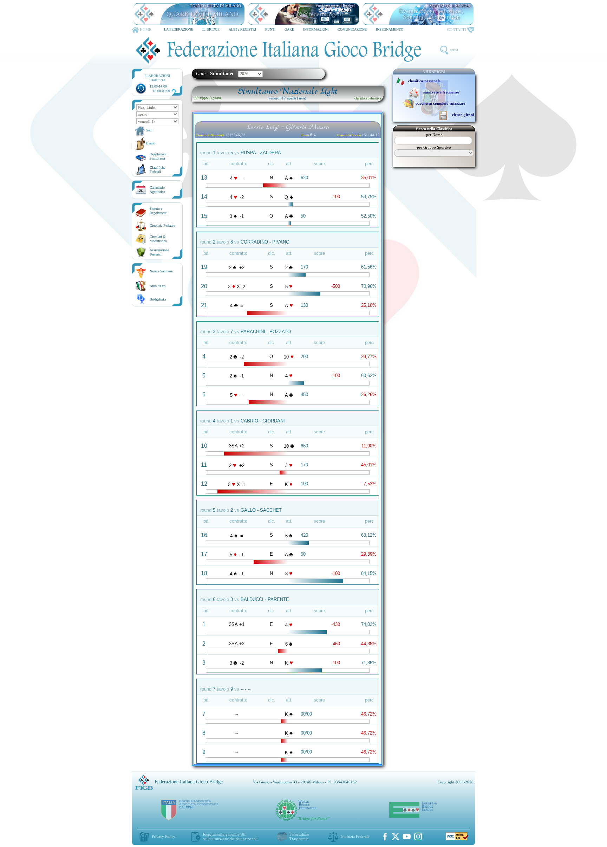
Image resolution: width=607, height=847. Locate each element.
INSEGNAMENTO (389, 29)
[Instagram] (418, 836)
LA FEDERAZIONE (178, 29)
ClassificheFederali (157, 170)
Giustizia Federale (162, 225)
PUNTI (270, 29)
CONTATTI (456, 29)
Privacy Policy (163, 836)
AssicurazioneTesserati (159, 252)
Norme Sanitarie (161, 271)
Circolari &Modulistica (158, 239)
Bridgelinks (158, 299)
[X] (395, 836)
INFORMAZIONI (315, 29)
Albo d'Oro (157, 286)
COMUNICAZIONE (352, 29)
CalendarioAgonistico (157, 190)
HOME (145, 29)
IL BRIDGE (211, 29)
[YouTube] (407, 836)
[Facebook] (385, 836)
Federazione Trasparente (299, 836)
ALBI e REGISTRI (242, 29)
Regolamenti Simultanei (159, 156)
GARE (289, 29)
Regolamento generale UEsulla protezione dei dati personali (230, 836)
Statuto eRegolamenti (159, 211)
